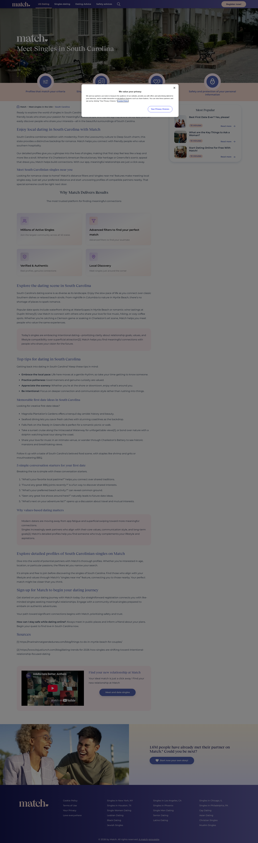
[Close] (174, 88)
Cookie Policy (123, 101)
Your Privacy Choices (160, 109)
